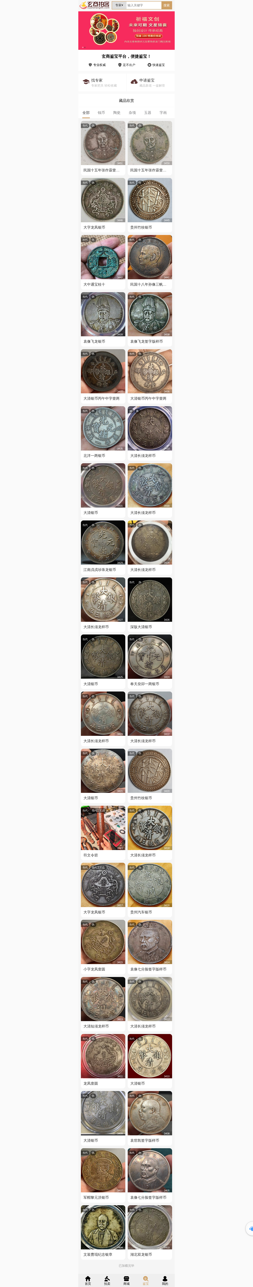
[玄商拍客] (94, 9)
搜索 (167, 5)
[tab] (86, 112)
